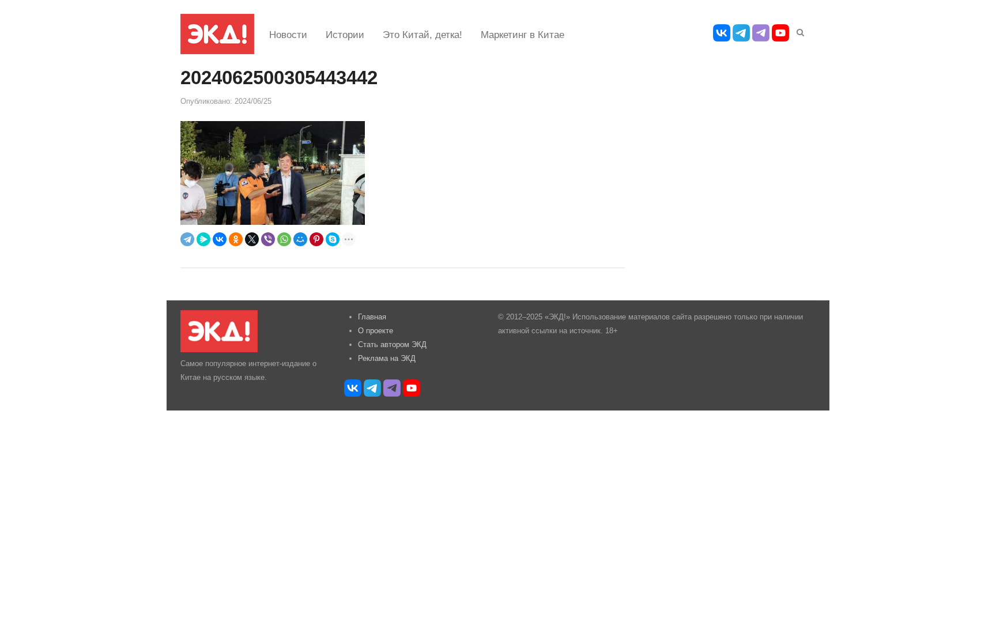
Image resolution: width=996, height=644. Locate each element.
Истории (345, 34)
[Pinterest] (316, 239)
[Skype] (332, 239)
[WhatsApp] (284, 239)
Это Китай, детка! (422, 34)
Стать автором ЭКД (392, 344)
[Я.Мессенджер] (203, 239)
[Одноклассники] (236, 239)
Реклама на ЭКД (387, 358)
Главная (372, 316)
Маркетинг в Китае (522, 34)
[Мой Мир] (300, 239)
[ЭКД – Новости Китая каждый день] (217, 34)
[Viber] (268, 239)
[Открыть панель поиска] (798, 30)
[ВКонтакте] (220, 239)
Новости (288, 34)
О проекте (375, 330)
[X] (252, 239)
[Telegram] (187, 239)
